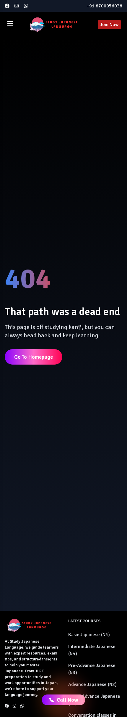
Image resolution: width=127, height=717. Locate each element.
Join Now (109, 25)
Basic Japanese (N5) (89, 635)
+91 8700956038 (104, 6)
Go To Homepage (33, 357)
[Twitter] (26, 6)
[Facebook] (7, 6)
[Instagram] (16, 6)
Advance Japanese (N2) (92, 684)
